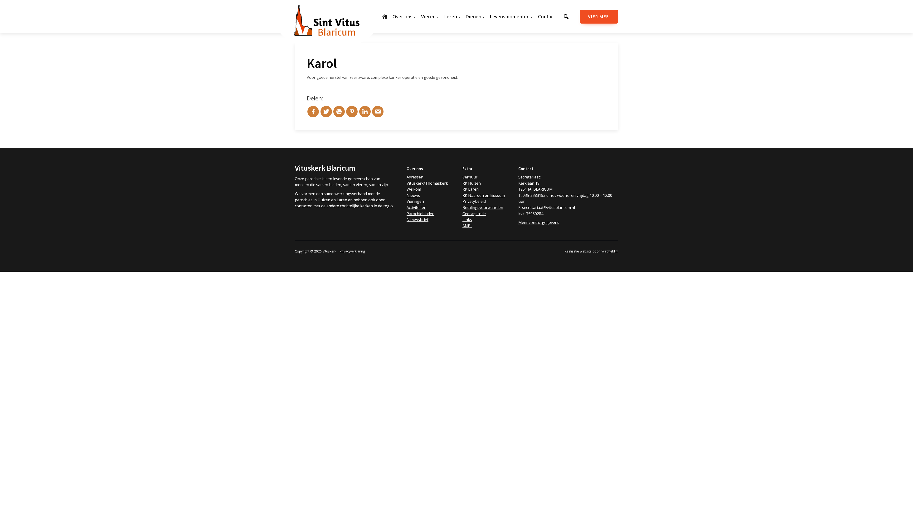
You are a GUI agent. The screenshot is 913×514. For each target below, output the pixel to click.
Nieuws (413, 195)
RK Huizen (471, 183)
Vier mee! (599, 16)
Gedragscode (474, 213)
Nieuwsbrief (417, 219)
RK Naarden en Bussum (483, 195)
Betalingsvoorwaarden (482, 207)
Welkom (414, 189)
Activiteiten (416, 207)
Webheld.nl (610, 251)
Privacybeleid (474, 201)
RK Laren (470, 189)
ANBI (467, 225)
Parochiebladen (420, 213)
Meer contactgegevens (538, 222)
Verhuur (469, 177)
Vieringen (415, 201)
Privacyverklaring (352, 251)
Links (467, 219)
